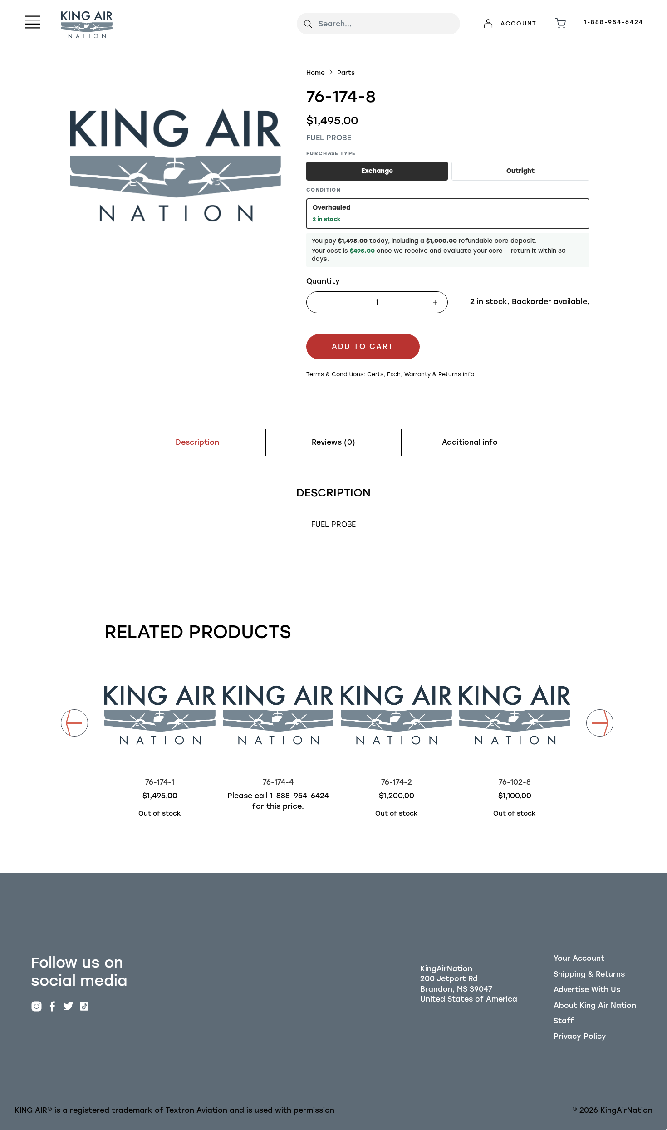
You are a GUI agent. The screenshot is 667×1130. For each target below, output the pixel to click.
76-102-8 (515, 782)
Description (197, 442)
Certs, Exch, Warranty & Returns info (420, 374)
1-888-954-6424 (613, 22)
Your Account (579, 958)
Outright (520, 171)
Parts (346, 72)
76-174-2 (396, 782)
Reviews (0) (333, 442)
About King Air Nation (595, 1005)
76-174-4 (278, 782)
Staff (564, 1021)
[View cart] (560, 23)
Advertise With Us (587, 989)
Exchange (377, 171)
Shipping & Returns (589, 974)
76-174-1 (159, 782)
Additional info (470, 442)
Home (315, 72)
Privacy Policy (580, 1036)
